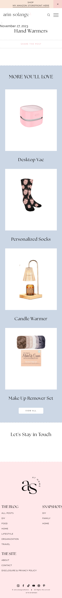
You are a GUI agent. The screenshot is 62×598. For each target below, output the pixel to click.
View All (31, 411)
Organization (10, 539)
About (5, 560)
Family (46, 518)
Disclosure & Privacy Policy (19, 570)
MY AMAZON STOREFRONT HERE (31, 5)
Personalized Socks (31, 239)
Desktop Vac (31, 160)
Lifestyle (7, 534)
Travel (6, 544)
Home (5, 528)
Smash (34, 593)
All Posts (8, 513)
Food (5, 523)
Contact (7, 565)
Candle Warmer (31, 319)
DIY (3, 518)
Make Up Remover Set (31, 398)
